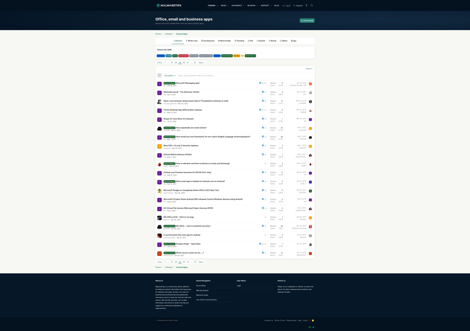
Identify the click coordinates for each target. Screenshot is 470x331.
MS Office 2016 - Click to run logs (179, 217)
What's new (193, 41)
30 (184, 63)
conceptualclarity (170, 104)
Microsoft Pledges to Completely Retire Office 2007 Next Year (191, 190)
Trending (240, 41)
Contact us (269, 320)
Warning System (202, 290)
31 (188, 63)
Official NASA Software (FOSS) (178, 154)
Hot (251, 41)
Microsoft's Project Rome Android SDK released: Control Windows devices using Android (203, 199)
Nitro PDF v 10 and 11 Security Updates (181, 145)
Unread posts (209, 41)
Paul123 (166, 220)
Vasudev (303, 219)
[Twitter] (282, 297)
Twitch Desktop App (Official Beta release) (183, 110)
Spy (294, 41)
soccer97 (302, 130)
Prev (160, 63)
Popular (261, 41)
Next (201, 63)
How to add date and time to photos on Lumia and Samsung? (203, 163)
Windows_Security (299, 228)
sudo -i (303, 184)
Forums (178, 41)
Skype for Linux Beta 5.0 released (179, 119)
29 (180, 63)
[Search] (312, 5)
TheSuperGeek (169, 237)
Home (305, 320)
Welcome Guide (202, 295)
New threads (225, 41)
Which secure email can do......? (190, 253)
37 (195, 63)
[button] (217, 5)
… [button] (168, 63)
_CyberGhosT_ (300, 157)
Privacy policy (291, 320)
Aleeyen (303, 237)
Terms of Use (279, 320)
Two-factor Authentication (206, 300)
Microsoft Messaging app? (188, 83)
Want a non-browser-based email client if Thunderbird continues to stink (196, 101)
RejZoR (303, 112)
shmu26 (167, 130)
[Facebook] (279, 297)
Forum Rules (201, 286)
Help (299, 320)
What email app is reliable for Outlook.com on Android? (200, 181)
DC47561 (302, 192)
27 (172, 63)
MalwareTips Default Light (168, 320)
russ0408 (302, 103)
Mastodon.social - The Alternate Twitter (181, 92)
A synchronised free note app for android (182, 235)
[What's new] (306, 5)
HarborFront (168, 255)
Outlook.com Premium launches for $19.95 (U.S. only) (187, 172)
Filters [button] (308, 69)
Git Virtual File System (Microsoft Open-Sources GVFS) (188, 208)
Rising (273, 41)
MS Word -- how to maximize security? (193, 226)
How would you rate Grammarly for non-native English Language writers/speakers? (213, 136)
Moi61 (166, 166)
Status (284, 41)
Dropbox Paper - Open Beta (188, 244)
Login (239, 286)
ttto (304, 94)
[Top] (309, 320)
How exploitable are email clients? (191, 128)
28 (176, 63)
